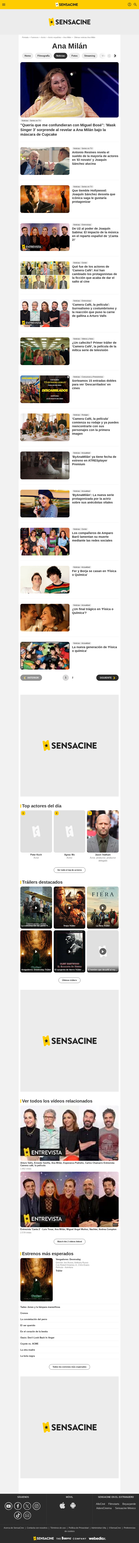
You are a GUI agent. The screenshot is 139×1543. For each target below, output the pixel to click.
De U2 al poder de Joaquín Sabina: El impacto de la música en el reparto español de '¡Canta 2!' (95, 234)
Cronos (24, 1313)
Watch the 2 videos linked (69, 1241)
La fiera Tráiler (103, 926)
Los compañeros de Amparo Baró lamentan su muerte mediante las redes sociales (92, 536)
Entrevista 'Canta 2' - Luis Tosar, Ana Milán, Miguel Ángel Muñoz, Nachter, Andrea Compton (68, 1229)
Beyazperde (129, 1503)
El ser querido (27, 1325)
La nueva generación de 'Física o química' (94, 649)
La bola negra (27, 1356)
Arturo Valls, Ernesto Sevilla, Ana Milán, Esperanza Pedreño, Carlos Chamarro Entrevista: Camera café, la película (67, 1164)
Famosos (35, 37)
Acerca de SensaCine (14, 1528)
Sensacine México (125, 1508)
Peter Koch (36, 854)
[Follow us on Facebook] (18, 1506)
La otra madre (27, 1350)
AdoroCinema (104, 1508)
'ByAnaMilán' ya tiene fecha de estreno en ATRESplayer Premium (94, 460)
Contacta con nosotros (37, 1528)
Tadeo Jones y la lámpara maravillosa (40, 1307)
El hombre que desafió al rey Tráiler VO (103, 970)
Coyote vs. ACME (29, 1343)
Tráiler (59, 1270)
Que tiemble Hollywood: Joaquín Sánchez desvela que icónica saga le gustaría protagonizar (93, 196)
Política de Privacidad (79, 1528)
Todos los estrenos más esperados (69, 1367)
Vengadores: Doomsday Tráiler (36, 970)
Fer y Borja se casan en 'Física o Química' (94, 572)
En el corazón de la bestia (34, 1331)
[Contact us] (27, 1515)
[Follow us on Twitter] (27, 1506)
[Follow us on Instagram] (37, 1506)
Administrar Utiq (98, 1528)
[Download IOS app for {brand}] (64, 1505)
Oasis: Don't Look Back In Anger (37, 1337)
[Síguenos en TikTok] (18, 1515)
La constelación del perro (33, 1319)
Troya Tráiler (69, 926)
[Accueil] (66, 4)
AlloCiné (100, 1503)
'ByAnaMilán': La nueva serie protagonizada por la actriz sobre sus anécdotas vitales (93, 498)
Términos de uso (58, 1528)
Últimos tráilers (69, 980)
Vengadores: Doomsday (68, 1259)
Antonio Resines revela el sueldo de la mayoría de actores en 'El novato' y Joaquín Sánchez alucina (95, 158)
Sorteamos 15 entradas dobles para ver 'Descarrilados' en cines (94, 384)
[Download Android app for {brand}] (75, 1505)
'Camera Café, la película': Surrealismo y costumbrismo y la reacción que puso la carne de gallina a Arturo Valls (94, 310)
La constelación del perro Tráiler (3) (36, 926)
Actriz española (54, 37)
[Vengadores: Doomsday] (36, 1279)
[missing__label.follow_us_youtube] (9, 1506)
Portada (25, 37)
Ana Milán (67, 37)
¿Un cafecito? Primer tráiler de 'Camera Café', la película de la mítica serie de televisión (94, 346)
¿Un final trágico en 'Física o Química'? (92, 611)
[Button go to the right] (115, 56)
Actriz (43, 37)
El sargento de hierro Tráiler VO (70, 970)
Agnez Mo (69, 854)
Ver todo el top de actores (69, 870)
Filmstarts (113, 1503)
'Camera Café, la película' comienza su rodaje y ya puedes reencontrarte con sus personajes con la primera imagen (95, 426)
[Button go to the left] (109, 56)
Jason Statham (103, 854)
